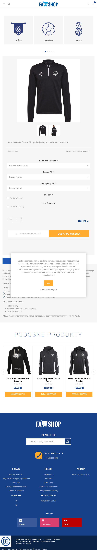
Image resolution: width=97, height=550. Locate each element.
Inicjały (47, 195)
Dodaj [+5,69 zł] (16, 198)
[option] (18, 30)
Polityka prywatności (25, 549)
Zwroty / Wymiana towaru (16, 486)
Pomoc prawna (11, 549)
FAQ (3, 549)
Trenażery (48, 40)
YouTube (66, 524)
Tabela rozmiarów (16, 491)
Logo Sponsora (48, 203)
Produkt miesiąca (80, 474)
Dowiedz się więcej (48, 290)
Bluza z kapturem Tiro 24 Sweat (48, 379)
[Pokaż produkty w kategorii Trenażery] (48, 26)
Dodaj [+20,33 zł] (17, 207)
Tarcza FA (48, 172)
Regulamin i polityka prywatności (16, 478)
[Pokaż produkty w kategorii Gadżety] (18, 26)
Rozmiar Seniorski (47, 161)
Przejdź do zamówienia (48, 486)
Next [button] (93, 372)
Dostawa (16, 482)
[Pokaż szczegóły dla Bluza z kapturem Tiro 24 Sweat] (48, 360)
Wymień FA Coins (48, 501)
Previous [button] (3, 372)
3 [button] (47, 51)
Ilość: (10, 219)
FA (16, 501)
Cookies (37, 549)
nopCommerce (27, 543)
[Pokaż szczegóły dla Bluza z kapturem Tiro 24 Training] (79, 360)
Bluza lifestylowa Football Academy (17, 379)
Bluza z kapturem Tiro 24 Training (79, 379)
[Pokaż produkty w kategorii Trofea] (78, 26)
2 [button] (45, 51)
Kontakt (48, 478)
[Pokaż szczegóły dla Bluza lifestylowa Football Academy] (17, 360)
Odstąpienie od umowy (48, 491)
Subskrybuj (68, 441)
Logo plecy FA (47, 183)
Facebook (22, 524)
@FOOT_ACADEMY (46, 524)
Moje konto (48, 474)
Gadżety (18, 40)
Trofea (79, 40)
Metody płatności (16, 474)
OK (48, 283)
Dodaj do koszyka (21, 223)
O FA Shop (48, 482)
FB (16, 505)
